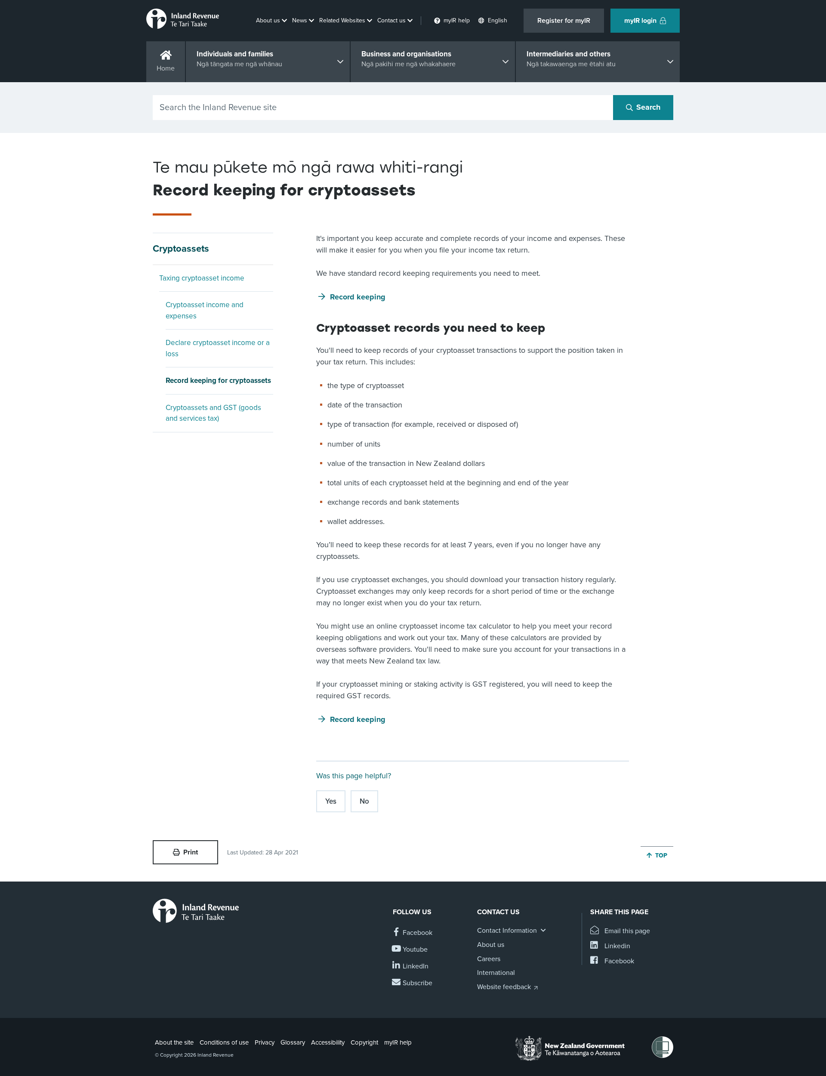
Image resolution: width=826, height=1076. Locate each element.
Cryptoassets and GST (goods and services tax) (213, 413)
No (364, 801)
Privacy (264, 1042)
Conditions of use (224, 1042)
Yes (330, 801)
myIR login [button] (640, 20)
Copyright (364, 1042)
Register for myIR (563, 20)
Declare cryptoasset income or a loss (218, 348)
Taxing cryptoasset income (201, 278)
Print (190, 852)
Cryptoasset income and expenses (204, 310)
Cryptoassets (181, 248)
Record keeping (357, 297)
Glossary (292, 1042)
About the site (174, 1042)
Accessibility (328, 1042)
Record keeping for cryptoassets (218, 380)
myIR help (398, 1042)
